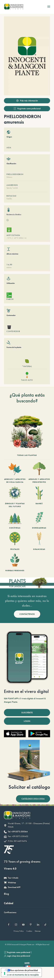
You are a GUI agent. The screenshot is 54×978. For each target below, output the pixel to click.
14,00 (9, 264)
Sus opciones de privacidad (24, 970)
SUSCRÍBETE (27, 712)
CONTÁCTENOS (27, 614)
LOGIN (27, 721)
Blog (6, 893)
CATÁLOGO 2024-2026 (33, 798)
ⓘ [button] (8, 220)
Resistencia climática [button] (14, 214)
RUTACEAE (11, 196)
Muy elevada (13, 235)
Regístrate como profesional (29, 108)
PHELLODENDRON (15, 174)
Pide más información (29, 100)
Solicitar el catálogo (29, 787)
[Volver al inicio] (13, 6)
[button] (48, 6)
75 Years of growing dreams (22, 861)
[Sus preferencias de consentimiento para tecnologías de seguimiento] (4, 973)
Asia (9, 147)
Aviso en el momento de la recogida (21, 974)
